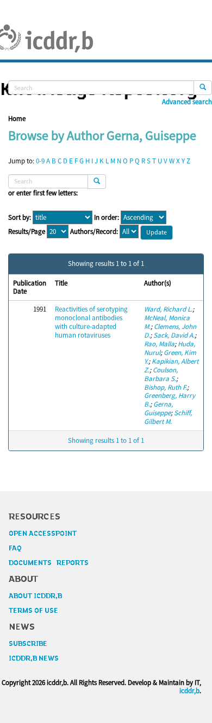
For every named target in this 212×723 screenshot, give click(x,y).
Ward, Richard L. (168, 309)
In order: (106, 217)
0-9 (40, 161)
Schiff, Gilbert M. (168, 417)
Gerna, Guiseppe (158, 408)
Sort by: (19, 217)
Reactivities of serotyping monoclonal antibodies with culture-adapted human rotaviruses (91, 322)
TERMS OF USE (33, 610)
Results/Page (26, 231)
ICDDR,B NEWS (34, 658)
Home (17, 118)
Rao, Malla (159, 343)
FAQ (15, 548)
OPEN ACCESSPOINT (43, 533)
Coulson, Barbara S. (161, 374)
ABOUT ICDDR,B (35, 596)
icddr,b (189, 690)
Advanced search (187, 102)
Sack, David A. (174, 335)
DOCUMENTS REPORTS (49, 563)
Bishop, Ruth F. (165, 387)
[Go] (203, 87)
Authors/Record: (94, 231)
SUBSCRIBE (28, 643)
